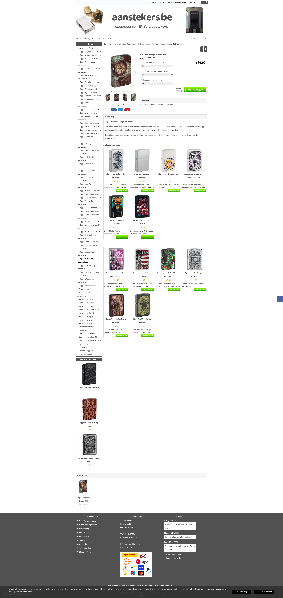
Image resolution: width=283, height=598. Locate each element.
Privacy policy (85, 536)
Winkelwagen (180, 2)
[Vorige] (201, 49)
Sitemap (82, 540)
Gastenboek (84, 544)
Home (79, 38)
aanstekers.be (131, 537)
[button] (111, 91)
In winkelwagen (194, 89)
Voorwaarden (85, 548)
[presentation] (107, 73)
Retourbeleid (84, 532)
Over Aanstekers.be (101, 38)
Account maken (166, 2)
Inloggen (192, 2)
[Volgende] (205, 49)
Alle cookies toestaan (264, 592)
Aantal (178, 89)
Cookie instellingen (241, 592)
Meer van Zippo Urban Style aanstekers (156, 104)
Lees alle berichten (174, 558)
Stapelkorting (85, 552)
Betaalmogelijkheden (88, 525)
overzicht (111, 48)
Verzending (84, 528)
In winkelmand (122, 191)
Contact (154, 2)
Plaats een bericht (173, 554)
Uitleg (87, 38)
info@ (122, 537)
